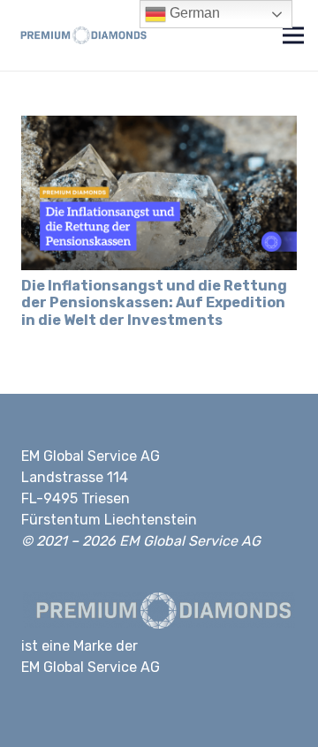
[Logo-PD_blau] (81, 35)
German (193, 12)
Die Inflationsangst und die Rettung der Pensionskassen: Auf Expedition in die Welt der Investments (154, 302)
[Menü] (293, 35)
